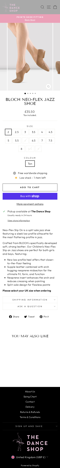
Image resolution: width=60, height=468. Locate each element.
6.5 (34, 140)
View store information (19, 220)
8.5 (30, 148)
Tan (30, 163)
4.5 (50, 132)
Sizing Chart (30, 396)
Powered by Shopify (30, 465)
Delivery (30, 406)
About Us (30, 391)
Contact (30, 401)
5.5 (17, 140)
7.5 (50, 140)
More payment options (30, 204)
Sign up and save (29, 426)
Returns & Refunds (30, 412)
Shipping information (30, 299)
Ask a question (30, 306)
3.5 (33, 132)
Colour (30, 158)
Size (30, 126)
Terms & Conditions (30, 417)
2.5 (17, 132)
